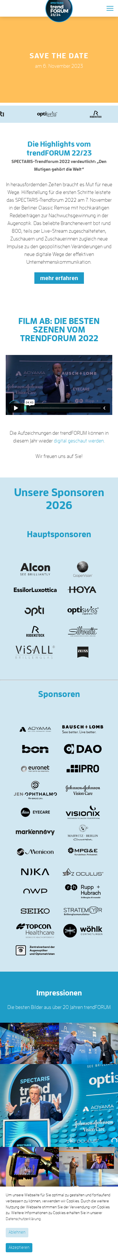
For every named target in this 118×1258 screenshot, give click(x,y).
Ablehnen (17, 1232)
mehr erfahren (59, 278)
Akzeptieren (19, 1247)
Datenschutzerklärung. (24, 1219)
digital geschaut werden (79, 440)
